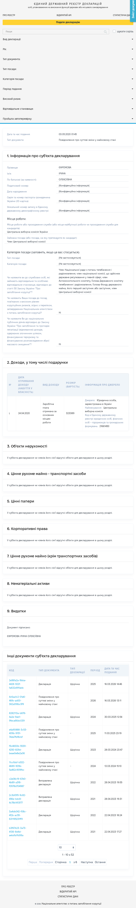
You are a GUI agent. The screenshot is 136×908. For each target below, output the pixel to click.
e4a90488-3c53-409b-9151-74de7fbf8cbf (18, 733)
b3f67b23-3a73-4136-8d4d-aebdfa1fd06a (17, 832)
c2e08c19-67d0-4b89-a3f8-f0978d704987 (17, 782)
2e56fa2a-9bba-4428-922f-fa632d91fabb (17, 684)
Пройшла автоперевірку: (17, 118)
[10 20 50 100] (67, 847)
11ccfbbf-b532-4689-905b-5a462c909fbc (17, 766)
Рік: (5, 49)
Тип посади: (9, 69)
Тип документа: (11, 59)
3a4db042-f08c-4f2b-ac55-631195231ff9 (18, 815)
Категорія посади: (13, 79)
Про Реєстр (9, 15)
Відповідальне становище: (18, 108)
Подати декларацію (68, 22)
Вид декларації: (12, 39)
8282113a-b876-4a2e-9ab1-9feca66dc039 (17, 717)
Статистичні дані (122, 15)
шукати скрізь (125, 31)
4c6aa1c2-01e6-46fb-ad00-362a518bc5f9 (17, 700)
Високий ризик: (12, 98)
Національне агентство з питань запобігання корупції (71, 903)
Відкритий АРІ (64, 15)
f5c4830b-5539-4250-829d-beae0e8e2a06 (18, 750)
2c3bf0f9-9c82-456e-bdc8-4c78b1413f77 (17, 799)
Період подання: (12, 88)
